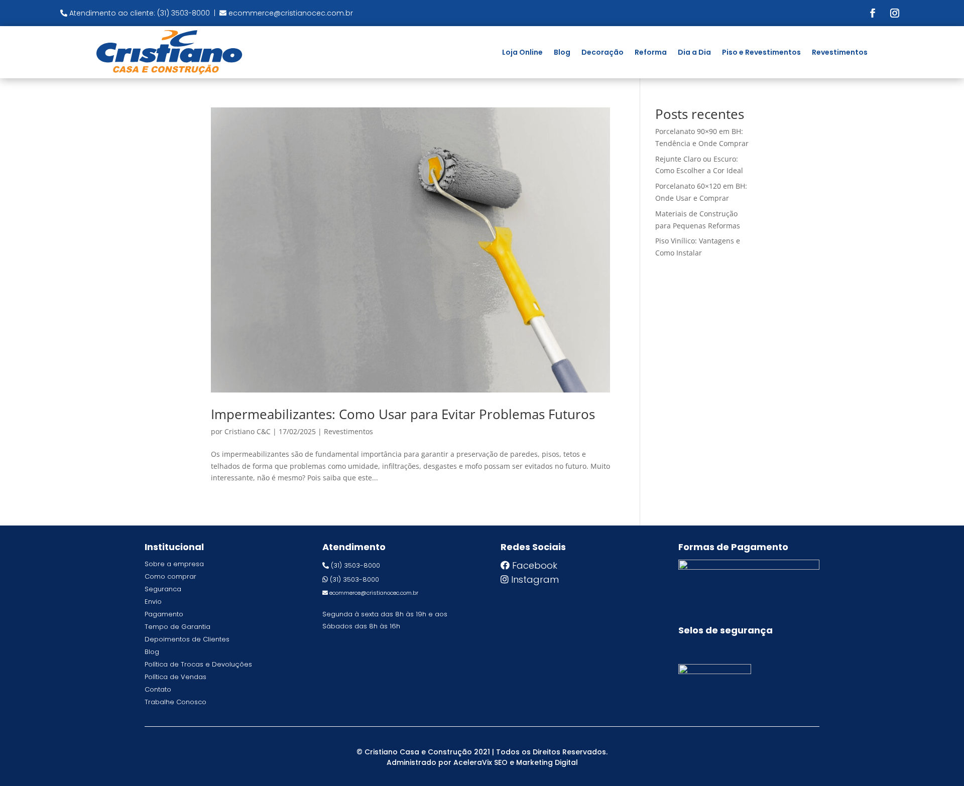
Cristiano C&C (247, 431)
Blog (562, 52)
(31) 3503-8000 (355, 565)
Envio (153, 601)
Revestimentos (840, 52)
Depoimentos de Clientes (187, 639)
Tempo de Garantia (177, 626)
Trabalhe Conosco (175, 702)
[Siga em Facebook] (873, 13)
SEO (501, 762)
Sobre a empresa (174, 564)
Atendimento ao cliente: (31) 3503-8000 (139, 13)
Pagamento (164, 614)
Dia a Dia (694, 52)
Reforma (651, 52)
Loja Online (522, 52)
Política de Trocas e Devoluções (198, 664)
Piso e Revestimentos (761, 52)
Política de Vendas (175, 677)
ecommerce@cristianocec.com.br (290, 13)
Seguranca (163, 589)
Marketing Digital (547, 762)
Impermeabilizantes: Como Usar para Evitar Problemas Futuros (403, 414)
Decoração (602, 52)
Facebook (534, 565)
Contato (158, 689)
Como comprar (170, 576)
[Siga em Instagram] (895, 13)
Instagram (535, 579)
